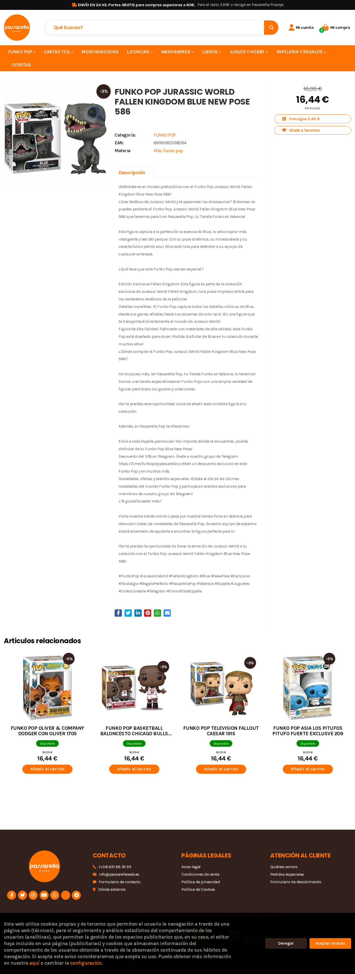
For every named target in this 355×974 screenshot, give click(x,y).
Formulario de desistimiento (295, 881)
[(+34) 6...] (54, 895)
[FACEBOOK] (11, 895)
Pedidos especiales (287, 874)
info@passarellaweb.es (119, 874)
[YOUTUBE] (44, 895)
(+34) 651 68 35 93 (115, 866)
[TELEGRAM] (76, 895)
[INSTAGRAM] (33, 895)
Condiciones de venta (200, 874)
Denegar (286, 943)
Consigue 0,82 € (304, 119)
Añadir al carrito (47, 768)
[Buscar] (271, 27)
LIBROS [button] (210, 51)
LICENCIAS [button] (138, 51)
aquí (34, 963)
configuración (86, 963)
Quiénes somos (284, 866)
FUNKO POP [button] (20, 51)
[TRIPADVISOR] (65, 895)
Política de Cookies (198, 889)
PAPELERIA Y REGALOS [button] (300, 51)
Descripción (132, 173)
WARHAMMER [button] (176, 51)
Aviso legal (191, 866)
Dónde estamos (112, 889)
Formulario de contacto (119, 881)
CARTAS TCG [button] (57, 51)
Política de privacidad (200, 881)
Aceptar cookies (330, 943)
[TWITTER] (22, 895)
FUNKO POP (165, 135)
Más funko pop (168, 150)
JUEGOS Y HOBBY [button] (247, 51)
